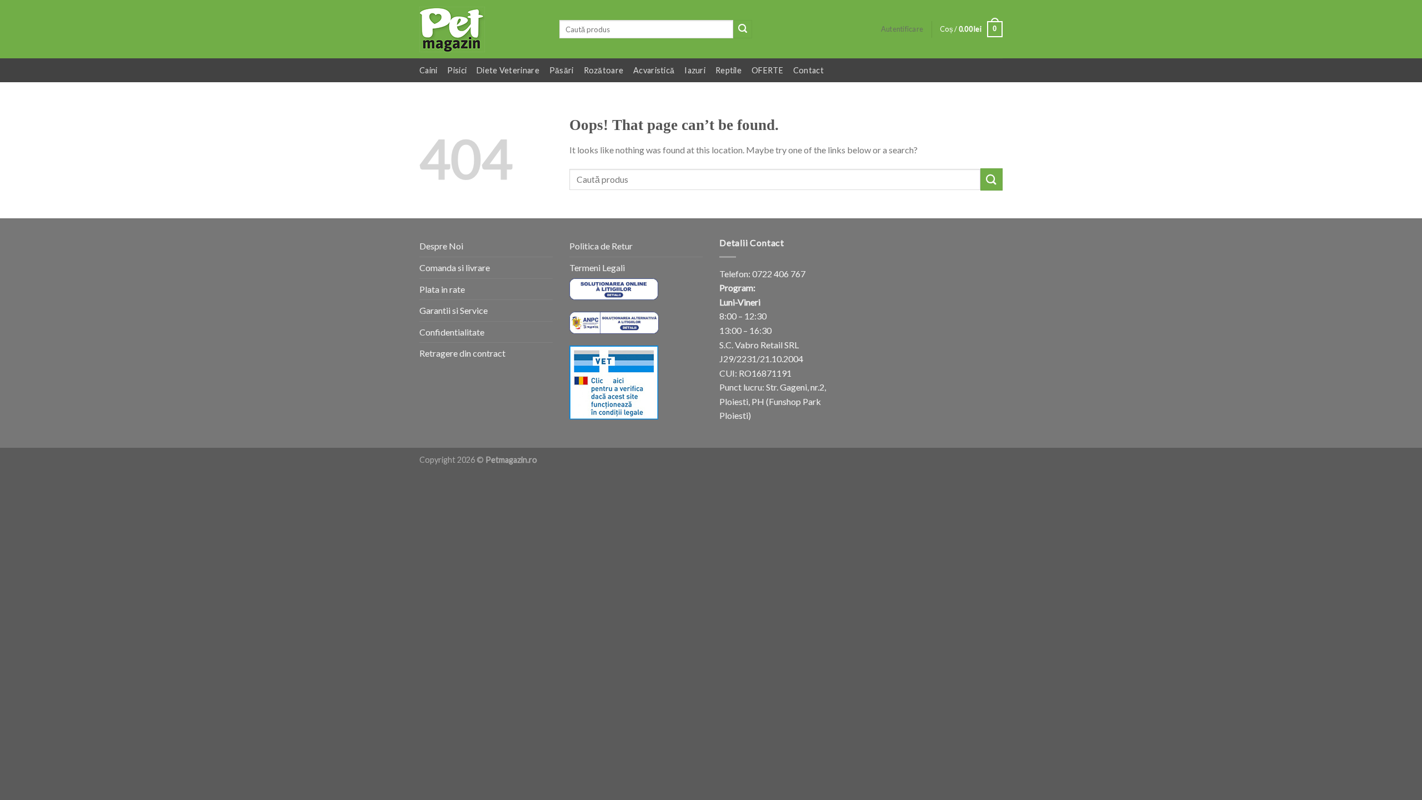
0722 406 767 (778, 273)
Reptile (728, 70)
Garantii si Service (453, 310)
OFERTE (767, 70)
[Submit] (742, 29)
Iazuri (694, 70)
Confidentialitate (451, 332)
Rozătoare (604, 70)
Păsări (561, 70)
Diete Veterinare (508, 70)
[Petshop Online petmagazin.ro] (481, 29)
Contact (808, 70)
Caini (428, 70)
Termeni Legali (597, 267)
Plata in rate (442, 289)
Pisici (457, 70)
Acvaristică (653, 70)
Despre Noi (441, 246)
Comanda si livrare (454, 267)
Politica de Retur (601, 246)
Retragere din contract (462, 353)
